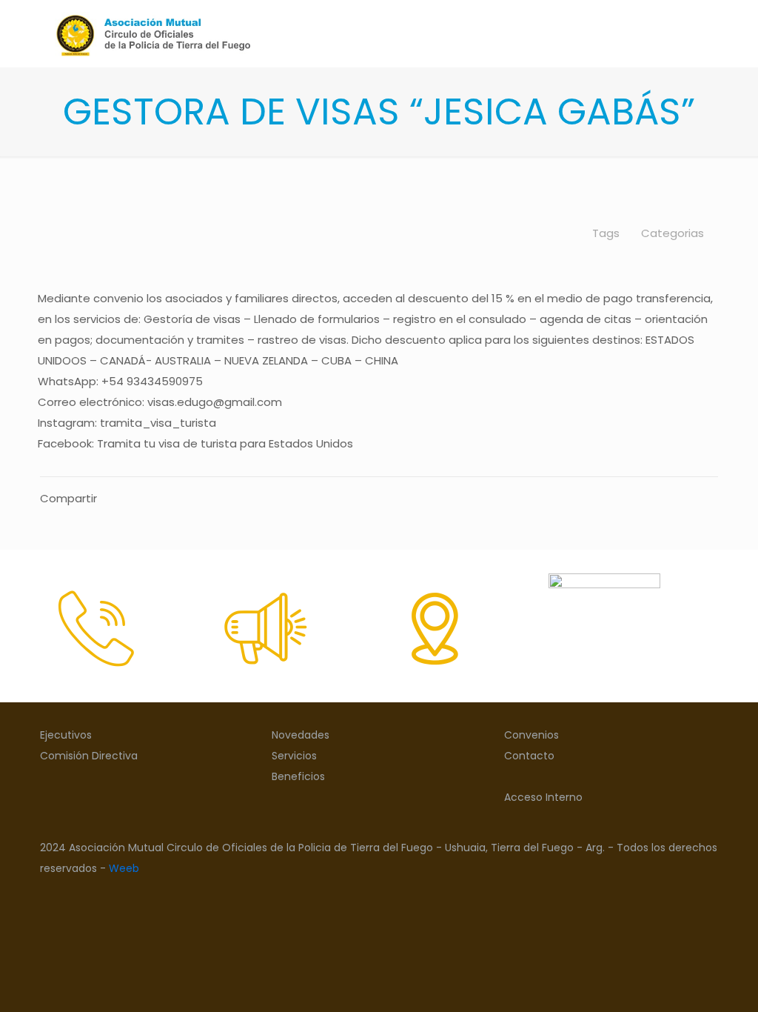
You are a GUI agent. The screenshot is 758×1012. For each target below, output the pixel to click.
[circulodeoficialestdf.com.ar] (152, 33)
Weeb (124, 868)
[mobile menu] (694, 33)
